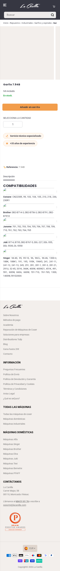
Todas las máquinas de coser (17, 414)
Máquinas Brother (12, 449)
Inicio (5, 22)
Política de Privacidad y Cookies (18, 384)
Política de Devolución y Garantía (19, 379)
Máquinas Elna (10, 454)
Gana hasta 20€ (11, 349)
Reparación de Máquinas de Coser (20, 329)
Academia (8, 325)
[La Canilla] (30, 6)
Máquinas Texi (10, 463)
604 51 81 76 (22, 501)
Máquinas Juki (10, 458)
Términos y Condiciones (15, 389)
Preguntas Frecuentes (14, 369)
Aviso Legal (9, 393)
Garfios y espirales (43, 22)
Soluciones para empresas (16, 334)
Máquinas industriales (14, 424)
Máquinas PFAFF (11, 473)
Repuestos (15, 22)
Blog (5, 344)
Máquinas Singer (11, 444)
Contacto (7, 354)
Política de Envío (11, 374)
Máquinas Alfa (10, 439)
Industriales (27, 22)
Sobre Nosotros (11, 315)
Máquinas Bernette (12, 468)
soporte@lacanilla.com (14, 505)
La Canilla (37, 567)
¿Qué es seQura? (11, 398)
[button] (5, 5)
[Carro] (54, 6)
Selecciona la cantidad (17, 118)
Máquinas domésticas (14, 419)
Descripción (9, 176)
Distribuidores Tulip (12, 339)
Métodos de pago (11, 320)
